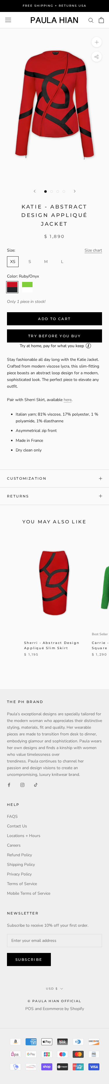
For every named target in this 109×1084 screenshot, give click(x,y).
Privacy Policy (19, 874)
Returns (18, 496)
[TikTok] (36, 784)
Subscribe (28, 959)
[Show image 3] (57, 191)
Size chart (93, 250)
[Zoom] (97, 42)
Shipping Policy (21, 864)
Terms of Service (22, 884)
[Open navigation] (8, 20)
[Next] (75, 191)
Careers (14, 845)
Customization (27, 478)
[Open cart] (101, 20)
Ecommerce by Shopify (63, 1008)
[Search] (91, 19)
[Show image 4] (63, 191)
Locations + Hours (23, 835)
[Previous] (34, 191)
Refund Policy (19, 855)
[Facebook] (9, 784)
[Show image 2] (51, 191)
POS (29, 1008)
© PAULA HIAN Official (54, 1001)
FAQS (12, 816)
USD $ (52, 989)
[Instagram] (22, 784)
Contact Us (17, 826)
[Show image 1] (45, 191)
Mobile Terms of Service (28, 893)
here (68, 399)
